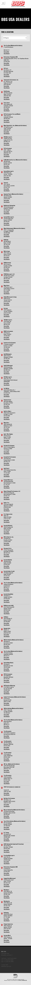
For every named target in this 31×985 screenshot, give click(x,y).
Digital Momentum (15, 976)
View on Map (6, 52)
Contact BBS (4, 965)
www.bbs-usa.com (6, 966)
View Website (7, 53)
